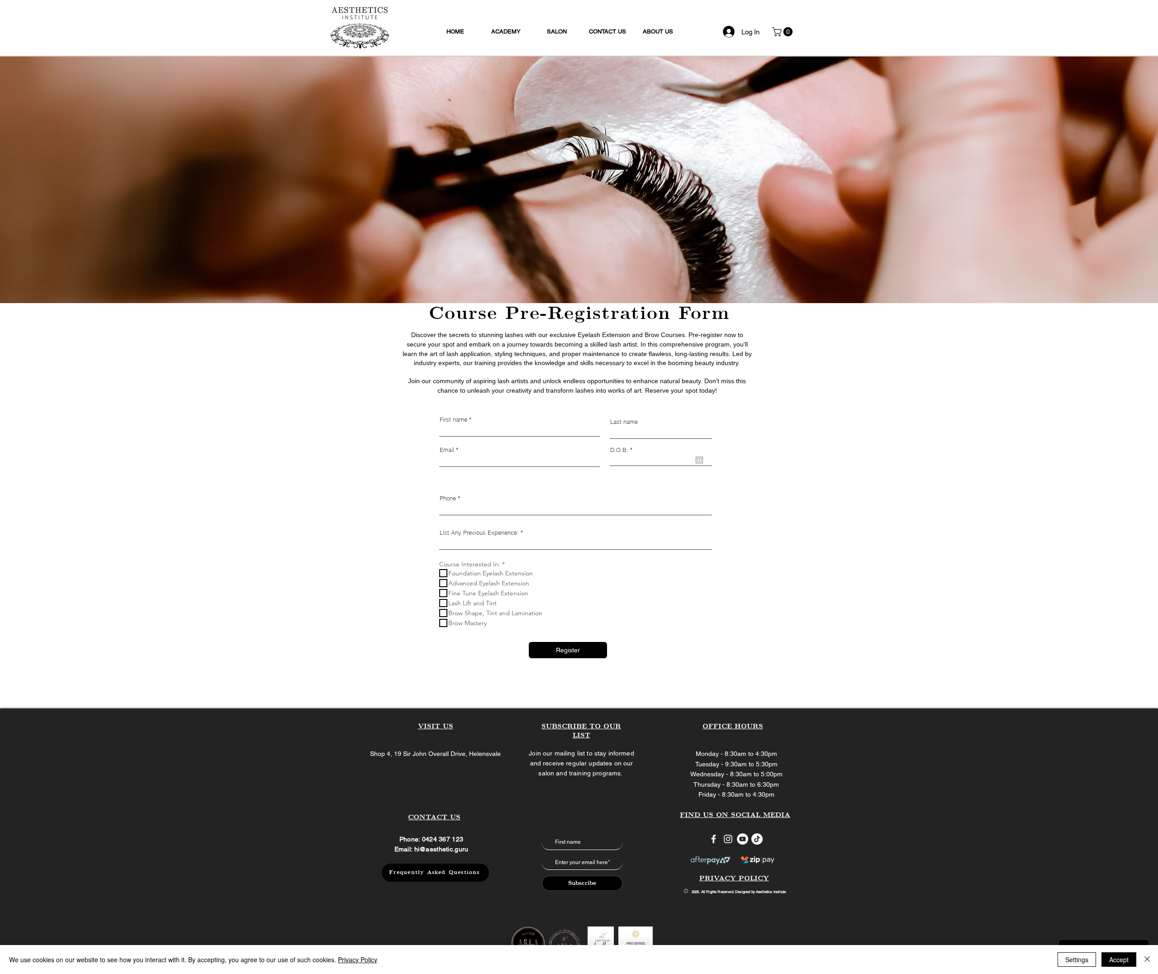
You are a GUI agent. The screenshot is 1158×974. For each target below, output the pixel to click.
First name (453, 420)
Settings (1076, 959)
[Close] (1147, 959)
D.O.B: (623, 450)
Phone (448, 498)
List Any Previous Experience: (479, 533)
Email (447, 450)
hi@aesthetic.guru (441, 849)
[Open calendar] (699, 460)
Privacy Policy (357, 959)
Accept (1119, 959)
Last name (624, 422)
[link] (783, 31)
